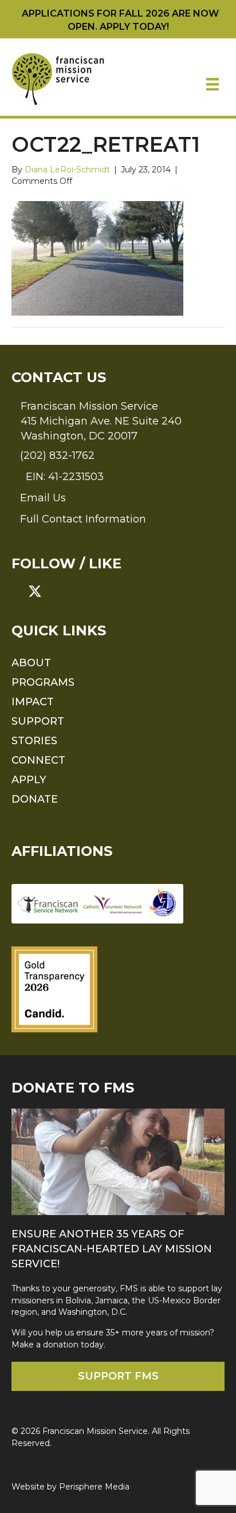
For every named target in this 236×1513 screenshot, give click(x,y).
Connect (38, 760)
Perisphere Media (94, 1486)
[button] (18, 591)
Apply (28, 779)
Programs (42, 682)
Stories (34, 740)
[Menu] (212, 84)
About (31, 663)
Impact (32, 701)
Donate (34, 799)
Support (37, 721)
